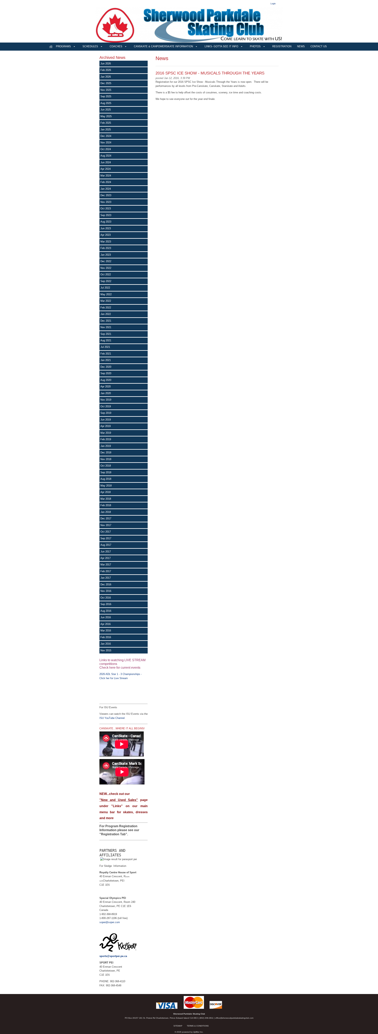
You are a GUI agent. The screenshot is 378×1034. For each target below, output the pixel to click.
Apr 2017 (105, 558)
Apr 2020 (105, 386)
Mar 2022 (105, 300)
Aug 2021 (105, 340)
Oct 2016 (105, 597)
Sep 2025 (105, 96)
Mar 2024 (105, 175)
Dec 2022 (105, 261)
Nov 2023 (105, 201)
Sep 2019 (105, 412)
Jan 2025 (105, 129)
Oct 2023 (105, 208)
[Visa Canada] (166, 1007)
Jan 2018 (105, 512)
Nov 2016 (105, 590)
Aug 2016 (105, 610)
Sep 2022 (105, 281)
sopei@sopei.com (109, 922)
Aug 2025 (105, 103)
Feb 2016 (105, 637)
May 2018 (106, 485)
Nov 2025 (105, 89)
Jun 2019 (105, 419)
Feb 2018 (105, 505)
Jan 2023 (105, 254)
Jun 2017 (105, 551)
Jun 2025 (105, 109)
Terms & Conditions (198, 1026)
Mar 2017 (105, 564)
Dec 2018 (105, 452)
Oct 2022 (105, 274)
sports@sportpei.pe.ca (113, 956)
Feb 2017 (105, 571)
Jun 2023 (105, 228)
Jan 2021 (105, 360)
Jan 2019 (105, 446)
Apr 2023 (105, 234)
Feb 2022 (105, 307)
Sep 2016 (105, 604)
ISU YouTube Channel (112, 718)
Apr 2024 (105, 168)
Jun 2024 (105, 162)
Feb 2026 (105, 70)
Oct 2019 (105, 406)
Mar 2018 (105, 498)
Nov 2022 (105, 267)
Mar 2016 (105, 630)
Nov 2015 (105, 650)
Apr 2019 (105, 426)
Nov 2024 (105, 142)
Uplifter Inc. (198, 1032)
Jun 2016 (105, 617)
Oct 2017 (105, 531)
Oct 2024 (105, 149)
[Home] (50, 47)
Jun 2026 (105, 63)
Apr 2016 (105, 624)
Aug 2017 (105, 544)
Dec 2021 (105, 320)
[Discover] (215, 1007)
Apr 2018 (105, 492)
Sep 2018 (105, 472)
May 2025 (106, 116)
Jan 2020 (105, 393)
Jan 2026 (105, 76)
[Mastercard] (194, 1007)
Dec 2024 (105, 136)
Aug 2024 (105, 155)
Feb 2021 (105, 353)
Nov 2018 (105, 459)
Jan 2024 (105, 188)
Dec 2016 (105, 584)
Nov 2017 (105, 525)
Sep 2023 (105, 215)
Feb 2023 (105, 248)
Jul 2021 (105, 346)
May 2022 (106, 294)
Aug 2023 (105, 221)
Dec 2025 (105, 83)
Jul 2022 (105, 287)
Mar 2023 (105, 241)
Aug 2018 (105, 478)
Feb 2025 (105, 122)
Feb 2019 (105, 439)
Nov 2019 (105, 399)
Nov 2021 (105, 327)
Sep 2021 (105, 333)
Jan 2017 (105, 577)
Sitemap (177, 1026)
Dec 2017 (105, 518)
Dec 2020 (105, 366)
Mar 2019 (105, 432)
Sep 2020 (105, 373)
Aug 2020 (105, 380)
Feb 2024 (105, 182)
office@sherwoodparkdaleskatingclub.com (234, 1018)
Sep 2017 (105, 538)
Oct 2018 (105, 465)
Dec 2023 (105, 195)
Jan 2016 (105, 643)
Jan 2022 (105, 314)
